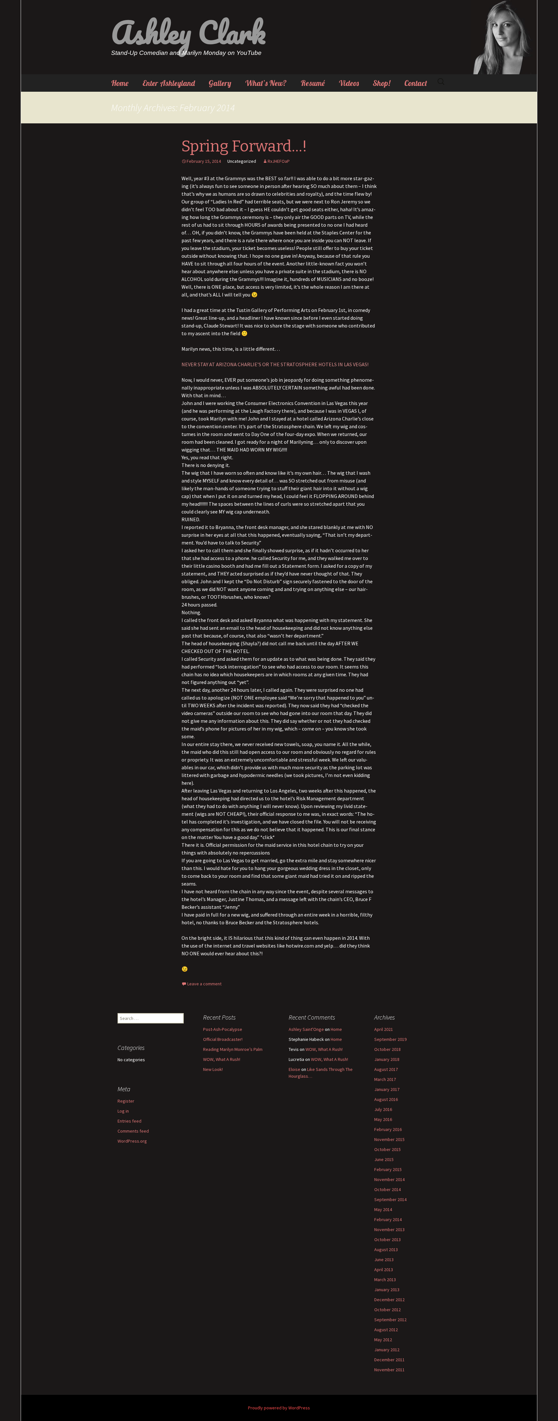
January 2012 (386, 1350)
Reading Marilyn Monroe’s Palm (233, 1049)
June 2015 (384, 1159)
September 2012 (390, 1319)
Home (120, 83)
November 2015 (389, 1139)
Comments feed (133, 1131)
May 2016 (383, 1119)
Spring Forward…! (244, 146)
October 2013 (387, 1239)
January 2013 (386, 1289)
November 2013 (389, 1229)
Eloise (294, 1069)
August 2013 (386, 1249)
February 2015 (388, 1169)
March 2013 (385, 1279)
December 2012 (389, 1299)
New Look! (213, 1069)
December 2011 (389, 1360)
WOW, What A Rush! (221, 1059)
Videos (349, 83)
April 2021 (383, 1029)
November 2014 (389, 1179)
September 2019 (390, 1039)
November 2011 (389, 1370)
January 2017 (386, 1089)
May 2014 (383, 1209)
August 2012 (386, 1330)
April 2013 (383, 1269)
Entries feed (129, 1121)
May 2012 (383, 1340)
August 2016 (386, 1099)
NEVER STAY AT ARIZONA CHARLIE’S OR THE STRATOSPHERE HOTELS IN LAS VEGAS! (274, 364)
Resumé (313, 83)
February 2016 (388, 1129)
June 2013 (384, 1259)
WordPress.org (132, 1141)
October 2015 (387, 1149)
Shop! (381, 83)
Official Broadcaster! (223, 1039)
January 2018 (386, 1059)
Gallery (220, 83)
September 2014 (390, 1199)
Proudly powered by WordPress (279, 1408)
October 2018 (387, 1049)
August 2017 (386, 1069)
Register (126, 1101)
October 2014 (387, 1189)
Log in (123, 1111)
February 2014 (388, 1219)
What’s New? (266, 83)
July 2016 (383, 1109)
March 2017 (385, 1079)
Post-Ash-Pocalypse (222, 1029)
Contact (415, 83)
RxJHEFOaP (279, 161)
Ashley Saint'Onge (306, 1029)
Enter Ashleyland (168, 83)
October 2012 (387, 1309)
